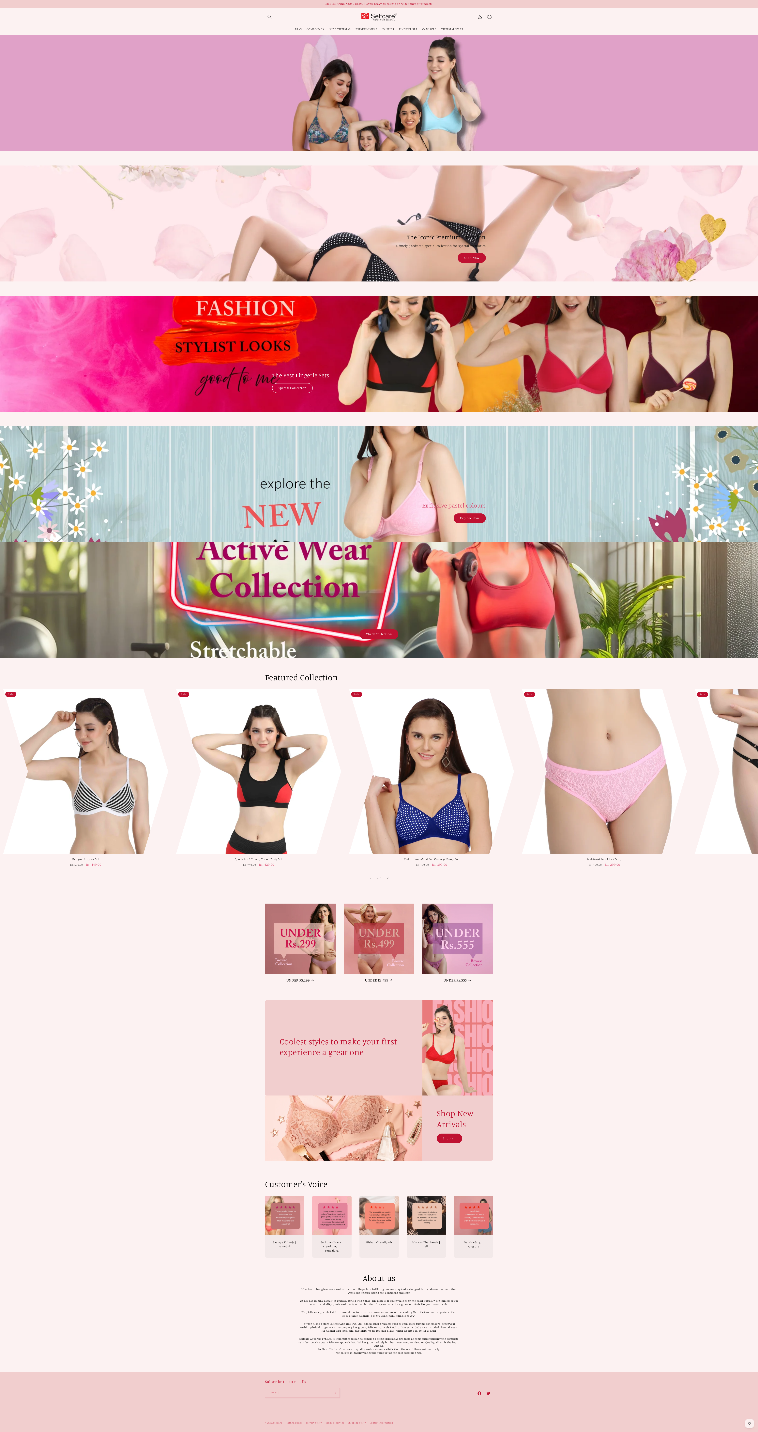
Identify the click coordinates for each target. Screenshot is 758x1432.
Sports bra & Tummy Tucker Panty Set (258, 859)
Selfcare (277, 1422)
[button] (269, 16)
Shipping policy (357, 1422)
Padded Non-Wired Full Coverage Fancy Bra (431, 859)
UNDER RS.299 (298, 980)
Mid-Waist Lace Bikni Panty (604, 859)
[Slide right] (388, 878)
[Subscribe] (334, 1393)
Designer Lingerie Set (85, 859)
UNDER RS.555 (455, 980)
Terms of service (335, 1422)
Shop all (449, 1138)
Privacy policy (314, 1422)
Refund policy (294, 1422)
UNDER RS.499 (376, 980)
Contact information (381, 1422)
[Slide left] (370, 878)
